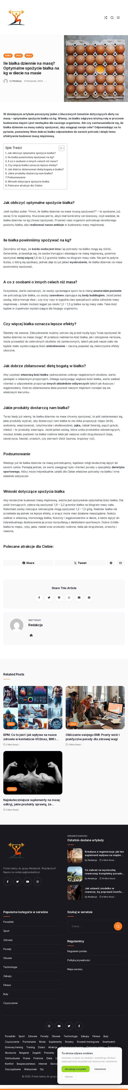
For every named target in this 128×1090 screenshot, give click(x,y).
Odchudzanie (12, 1058)
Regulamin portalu (77, 951)
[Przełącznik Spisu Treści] (60, 148)
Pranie (26, 1058)
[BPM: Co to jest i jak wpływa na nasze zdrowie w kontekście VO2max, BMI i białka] (32, 708)
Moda (42, 1041)
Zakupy (7, 976)
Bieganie (24, 1052)
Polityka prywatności (78, 960)
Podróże (38, 1058)
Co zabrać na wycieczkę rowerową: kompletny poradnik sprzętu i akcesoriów (104, 871)
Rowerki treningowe (88, 1041)
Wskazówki (30, 1069)
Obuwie (7, 958)
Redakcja (17, 81)
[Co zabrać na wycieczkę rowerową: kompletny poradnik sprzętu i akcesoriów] (74, 874)
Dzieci (41, 1047)
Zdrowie (7, 940)
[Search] (112, 18)
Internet (43, 1063)
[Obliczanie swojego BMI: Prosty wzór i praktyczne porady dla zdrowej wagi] (95, 708)
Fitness (12, 789)
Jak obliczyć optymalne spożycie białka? (31, 153)
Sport (6, 930)
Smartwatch (108, 1041)
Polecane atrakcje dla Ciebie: (25, 185)
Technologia (10, 967)
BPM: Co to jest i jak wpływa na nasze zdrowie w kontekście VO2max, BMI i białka (30, 737)
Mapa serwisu (74, 969)
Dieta (18, 55)
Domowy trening (14, 1047)
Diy (42, 1069)
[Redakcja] (6, 80)
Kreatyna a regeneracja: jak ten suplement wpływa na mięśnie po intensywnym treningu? (104, 853)
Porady (7, 949)
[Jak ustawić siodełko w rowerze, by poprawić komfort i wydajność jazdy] (74, 892)
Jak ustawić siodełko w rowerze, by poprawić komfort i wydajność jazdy (105, 890)
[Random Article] (105, 17)
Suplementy (55, 1041)
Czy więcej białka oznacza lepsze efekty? (33, 165)
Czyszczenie (10, 1003)
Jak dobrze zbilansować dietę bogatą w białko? (36, 169)
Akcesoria (10, 1052)
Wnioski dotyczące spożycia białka (28, 181)
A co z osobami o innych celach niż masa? (33, 161)
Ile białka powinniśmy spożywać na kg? (31, 157)
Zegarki (36, 1052)
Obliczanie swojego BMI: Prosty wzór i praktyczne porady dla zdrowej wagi (93, 737)
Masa (29, 55)
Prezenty (49, 1052)
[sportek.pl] (15, 17)
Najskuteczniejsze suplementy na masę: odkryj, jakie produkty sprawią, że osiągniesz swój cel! (31, 802)
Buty (5, 994)
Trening (30, 1047)
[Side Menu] (118, 18)
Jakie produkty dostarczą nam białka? (30, 173)
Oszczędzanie (13, 1069)
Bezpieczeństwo (26, 1063)
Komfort (9, 1063)
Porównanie (29, 1041)
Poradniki (8, 921)
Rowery (69, 1041)
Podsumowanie (17, 177)
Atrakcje (52, 1047)
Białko (8, 55)
